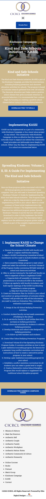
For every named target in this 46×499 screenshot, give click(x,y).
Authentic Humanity (13, 457)
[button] (23, 18)
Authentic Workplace (13, 447)
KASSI (7, 479)
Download (32, 192)
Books (7, 466)
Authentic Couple (12, 440)
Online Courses (11, 462)
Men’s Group (10, 472)
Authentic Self (11, 437)
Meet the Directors (12, 434)
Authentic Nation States (15, 450)
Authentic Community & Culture (18, 454)
